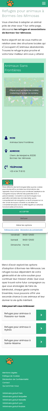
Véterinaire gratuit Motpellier (14, 396)
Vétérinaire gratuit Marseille (14, 400)
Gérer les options (24, 225)
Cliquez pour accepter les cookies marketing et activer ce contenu (24, 91)
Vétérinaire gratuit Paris (12, 393)
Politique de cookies (11, 230)
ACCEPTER (24, 211)
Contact (6, 382)
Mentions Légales (9, 372)
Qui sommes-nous (10, 386)
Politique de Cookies (11, 376)
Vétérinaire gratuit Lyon (12, 403)
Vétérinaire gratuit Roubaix (13, 406)
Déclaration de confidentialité (31, 230)
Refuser (24, 218)
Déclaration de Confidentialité (15, 379)
